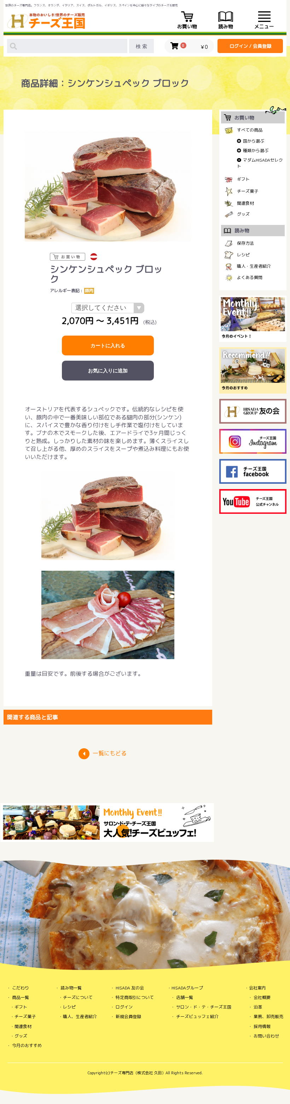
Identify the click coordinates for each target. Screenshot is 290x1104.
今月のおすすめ (27, 1045)
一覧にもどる (110, 753)
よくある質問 (249, 277)
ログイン (124, 1007)
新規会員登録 (128, 1016)
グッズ (243, 214)
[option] (108, 186)
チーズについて (78, 997)
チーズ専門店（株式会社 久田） (138, 1073)
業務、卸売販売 (268, 1016)
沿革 (258, 1007)
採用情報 (262, 1026)
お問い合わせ (266, 1036)
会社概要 (262, 997)
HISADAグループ (187, 988)
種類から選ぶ (255, 150)
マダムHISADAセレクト (260, 163)
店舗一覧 (184, 997)
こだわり (20, 988)
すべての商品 (249, 130)
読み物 (225, 26)
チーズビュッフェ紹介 (197, 1016)
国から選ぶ (253, 141)
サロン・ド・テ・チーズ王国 (203, 1007)
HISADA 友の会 (130, 988)
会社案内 (257, 988)
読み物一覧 (71, 988)
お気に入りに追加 (108, 370)
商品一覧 (20, 997)
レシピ (243, 254)
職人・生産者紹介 (254, 266)
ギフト (243, 179)
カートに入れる (108, 345)
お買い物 (187, 26)
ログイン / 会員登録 (250, 46)
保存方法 (245, 243)
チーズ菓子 (247, 191)
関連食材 (245, 204)
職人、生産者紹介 (80, 1016)
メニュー (264, 26)
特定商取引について (135, 997)
